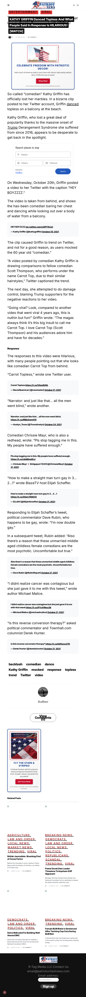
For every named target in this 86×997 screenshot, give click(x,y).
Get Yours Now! (24, 782)
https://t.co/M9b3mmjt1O (23, 419)
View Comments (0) (43, 717)
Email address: (48, 975)
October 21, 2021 (52, 390)
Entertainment (23, 11)
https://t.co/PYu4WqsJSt (38, 607)
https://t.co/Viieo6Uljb (36, 385)
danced (73, 104)
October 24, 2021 (53, 424)
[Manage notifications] (4, 992)
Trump (12, 127)
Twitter (25, 675)
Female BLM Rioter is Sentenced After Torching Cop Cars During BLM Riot (61, 931)
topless (70, 669)
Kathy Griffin (18, 669)
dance (49, 664)
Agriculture (18, 835)
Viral (46, 11)
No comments (32, 37)
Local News (18, 843)
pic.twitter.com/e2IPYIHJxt (39, 227)
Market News (20, 847)
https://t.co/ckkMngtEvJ (23, 459)
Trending (16, 851)
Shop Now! (43, 81)
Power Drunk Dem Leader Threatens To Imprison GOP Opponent (58, 871)
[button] (8, 5)
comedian (33, 664)
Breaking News (58, 835)
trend (13, 675)
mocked (37, 669)
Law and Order (21, 839)
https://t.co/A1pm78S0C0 (24, 497)
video (39, 675)
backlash (15, 664)
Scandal (53, 859)
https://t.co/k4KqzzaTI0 (58, 644)
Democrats (55, 839)
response (54, 669)
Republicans (56, 855)
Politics (53, 851)
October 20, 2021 (50, 231)
